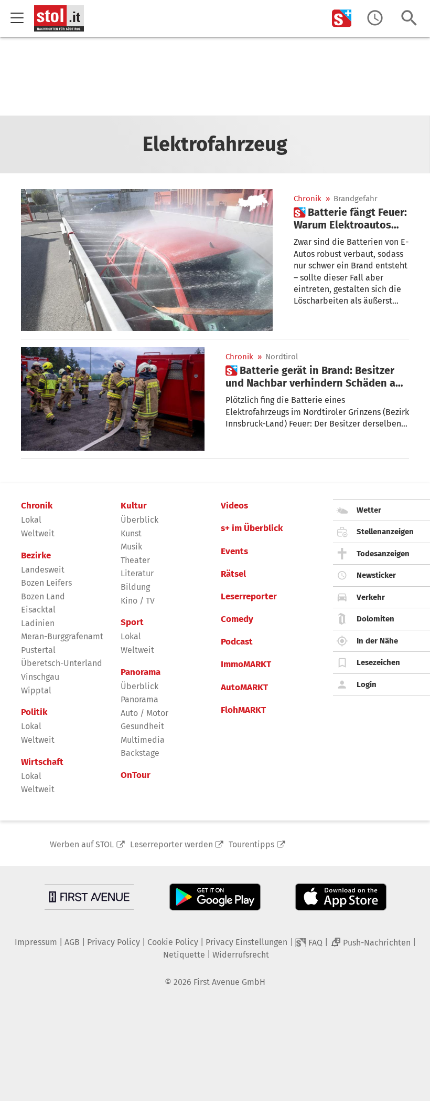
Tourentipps (251, 844)
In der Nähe (377, 641)
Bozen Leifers (46, 583)
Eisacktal (38, 610)
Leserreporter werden (171, 844)
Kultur (134, 506)
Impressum (36, 942)
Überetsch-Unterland (61, 663)
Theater (135, 560)
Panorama (140, 672)
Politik (34, 712)
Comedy (237, 619)
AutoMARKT (244, 687)
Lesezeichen (378, 662)
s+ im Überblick (252, 528)
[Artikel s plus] (147, 260)
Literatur (137, 573)
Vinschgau (40, 677)
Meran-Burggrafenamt (62, 636)
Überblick (139, 520)
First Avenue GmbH (229, 982)
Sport (132, 622)
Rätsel (233, 574)
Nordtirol (281, 356)
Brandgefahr (356, 198)
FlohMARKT (243, 710)
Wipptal (36, 690)
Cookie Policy (172, 942)
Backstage (140, 753)
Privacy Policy (113, 942)
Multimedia (143, 740)
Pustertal (38, 650)
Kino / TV (138, 601)
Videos (234, 506)
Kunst (131, 533)
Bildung (135, 587)
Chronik (307, 198)
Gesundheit (142, 726)
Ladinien (38, 623)
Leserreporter (249, 596)
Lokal (31, 520)
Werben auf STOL (82, 844)
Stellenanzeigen (385, 531)
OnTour (135, 775)
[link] (351, 218)
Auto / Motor (144, 713)
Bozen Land (43, 596)
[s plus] (342, 18)
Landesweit (42, 570)
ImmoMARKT (246, 664)
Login (367, 684)
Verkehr (371, 597)
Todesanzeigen (383, 553)
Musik (131, 547)
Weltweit (38, 533)
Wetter (369, 510)
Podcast (237, 642)
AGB (72, 942)
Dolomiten (375, 619)
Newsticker (376, 575)
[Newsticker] (374, 18)
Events (234, 551)
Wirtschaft (42, 762)
